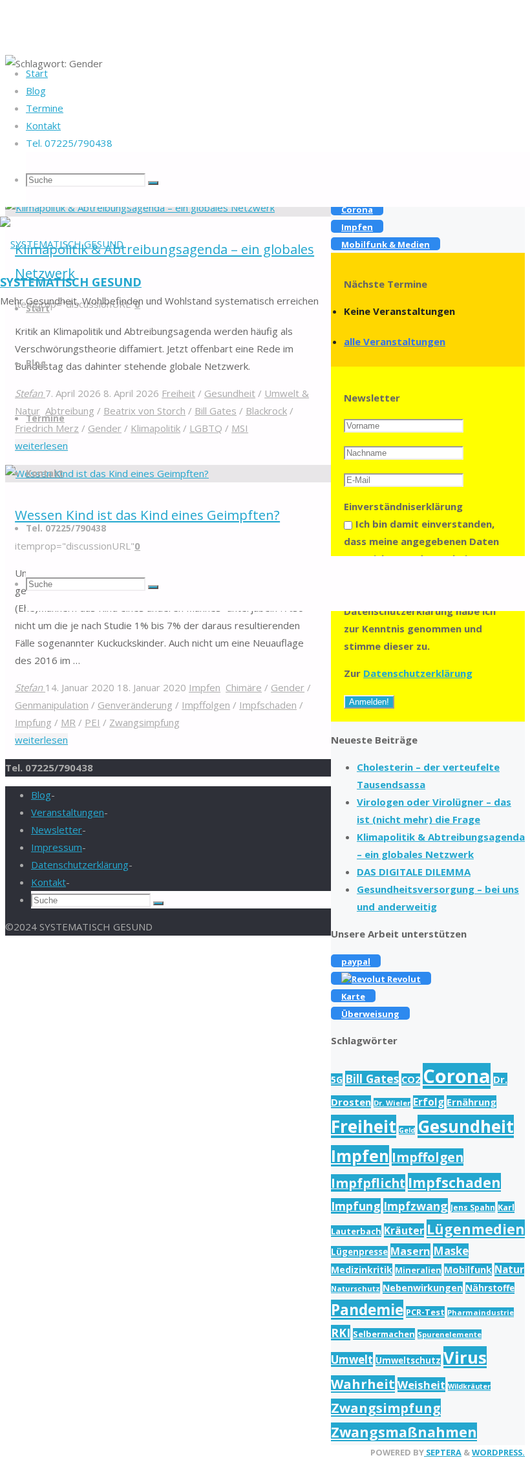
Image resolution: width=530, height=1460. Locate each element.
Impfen (204, 687)
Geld (407, 1130)
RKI (340, 1332)
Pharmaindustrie (480, 1312)
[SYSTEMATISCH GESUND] (61, 243)
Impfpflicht (368, 1183)
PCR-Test (425, 1312)
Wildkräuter (469, 1386)
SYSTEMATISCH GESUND (71, 282)
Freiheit (363, 1126)
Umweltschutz (408, 1360)
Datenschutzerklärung (417, 673)
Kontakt (48, 881)
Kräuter (404, 1230)
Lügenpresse (359, 1252)
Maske (451, 1250)
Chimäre (244, 687)
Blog (41, 794)
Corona (457, 1076)
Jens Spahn (472, 1207)
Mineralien (418, 1270)
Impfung (33, 722)
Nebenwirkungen (423, 1288)
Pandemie (367, 1310)
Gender (287, 687)
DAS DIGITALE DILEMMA (414, 871)
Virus (465, 1357)
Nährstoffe (489, 1288)
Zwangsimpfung (144, 722)
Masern (410, 1250)
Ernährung (471, 1101)
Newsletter (56, 829)
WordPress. (498, 1452)
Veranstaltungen (67, 812)
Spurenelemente (450, 1334)
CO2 (410, 1079)
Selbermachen (384, 1334)
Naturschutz (355, 1288)
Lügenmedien (476, 1228)
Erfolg (428, 1102)
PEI (92, 722)
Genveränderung (135, 704)
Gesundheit (466, 1126)
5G (337, 1079)
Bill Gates (372, 1078)
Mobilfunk (468, 1269)
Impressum (56, 847)
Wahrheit (363, 1384)
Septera (442, 1452)
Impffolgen (206, 704)
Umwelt (352, 1359)
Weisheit (421, 1384)
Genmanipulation (52, 704)
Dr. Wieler (392, 1103)
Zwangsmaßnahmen (404, 1431)
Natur (509, 1269)
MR (68, 722)
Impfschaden (268, 704)
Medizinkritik (361, 1269)
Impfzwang (415, 1206)
